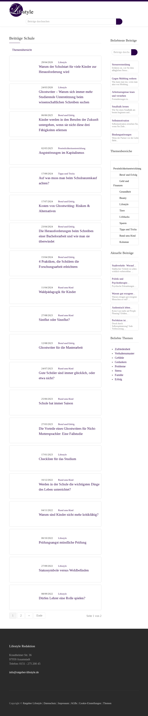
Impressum (63, 703)
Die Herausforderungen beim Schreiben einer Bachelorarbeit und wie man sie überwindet (66, 236)
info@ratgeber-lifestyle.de (24, 672)
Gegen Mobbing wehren (124, 78)
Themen (107, 703)
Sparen (123, 223)
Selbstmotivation (120, 120)
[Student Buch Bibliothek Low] (24, 235)
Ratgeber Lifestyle (32, 703)
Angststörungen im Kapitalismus (61, 152)
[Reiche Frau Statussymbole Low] (24, 569)
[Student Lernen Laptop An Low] (24, 262)
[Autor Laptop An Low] (24, 207)
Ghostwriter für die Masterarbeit (61, 347)
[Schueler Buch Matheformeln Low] (24, 374)
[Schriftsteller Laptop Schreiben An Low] (24, 346)
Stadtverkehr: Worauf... (124, 265)
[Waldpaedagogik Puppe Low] (24, 290)
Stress (118, 370)
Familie (119, 375)
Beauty (123, 198)
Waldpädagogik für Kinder (57, 292)
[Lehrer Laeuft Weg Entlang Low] (24, 597)
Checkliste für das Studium (57, 459)
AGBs (74, 703)
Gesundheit (125, 191)
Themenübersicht (21, 49)
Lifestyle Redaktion (22, 646)
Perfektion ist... (120, 320)
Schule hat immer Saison (56, 403)
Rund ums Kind (65, 287)
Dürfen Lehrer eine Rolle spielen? (62, 598)
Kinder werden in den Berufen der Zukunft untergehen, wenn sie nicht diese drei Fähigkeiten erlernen (68, 125)
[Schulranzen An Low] (24, 179)
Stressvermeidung (121, 64)
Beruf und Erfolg (66, 115)
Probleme (120, 366)
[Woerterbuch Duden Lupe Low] (24, 318)
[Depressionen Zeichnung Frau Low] (24, 151)
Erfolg (118, 379)
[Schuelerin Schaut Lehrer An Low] (24, 513)
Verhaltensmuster (124, 353)
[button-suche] (119, 22)
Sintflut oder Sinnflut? (54, 320)
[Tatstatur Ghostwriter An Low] (24, 429)
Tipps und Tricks (66, 173)
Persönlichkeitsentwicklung (71, 148)
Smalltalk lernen (120, 106)
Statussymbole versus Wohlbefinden (64, 570)
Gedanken (121, 362)
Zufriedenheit (122, 349)
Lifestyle (62, 62)
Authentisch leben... (122, 307)
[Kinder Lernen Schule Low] (24, 402)
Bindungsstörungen (121, 134)
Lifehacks (124, 216)
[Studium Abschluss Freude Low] (24, 457)
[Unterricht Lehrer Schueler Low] (24, 485)
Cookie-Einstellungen (90, 703)
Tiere (122, 210)
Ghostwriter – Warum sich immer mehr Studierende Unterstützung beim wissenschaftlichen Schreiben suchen (66, 97)
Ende (39, 615)
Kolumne (124, 242)
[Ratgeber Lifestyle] (21, 9)
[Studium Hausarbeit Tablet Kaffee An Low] (24, 95)
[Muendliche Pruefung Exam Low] (24, 541)
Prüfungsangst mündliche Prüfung (62, 542)
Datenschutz (50, 703)
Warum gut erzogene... (123, 293)
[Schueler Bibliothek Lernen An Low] (24, 123)
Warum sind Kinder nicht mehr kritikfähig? (68, 514)
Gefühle (119, 357)
